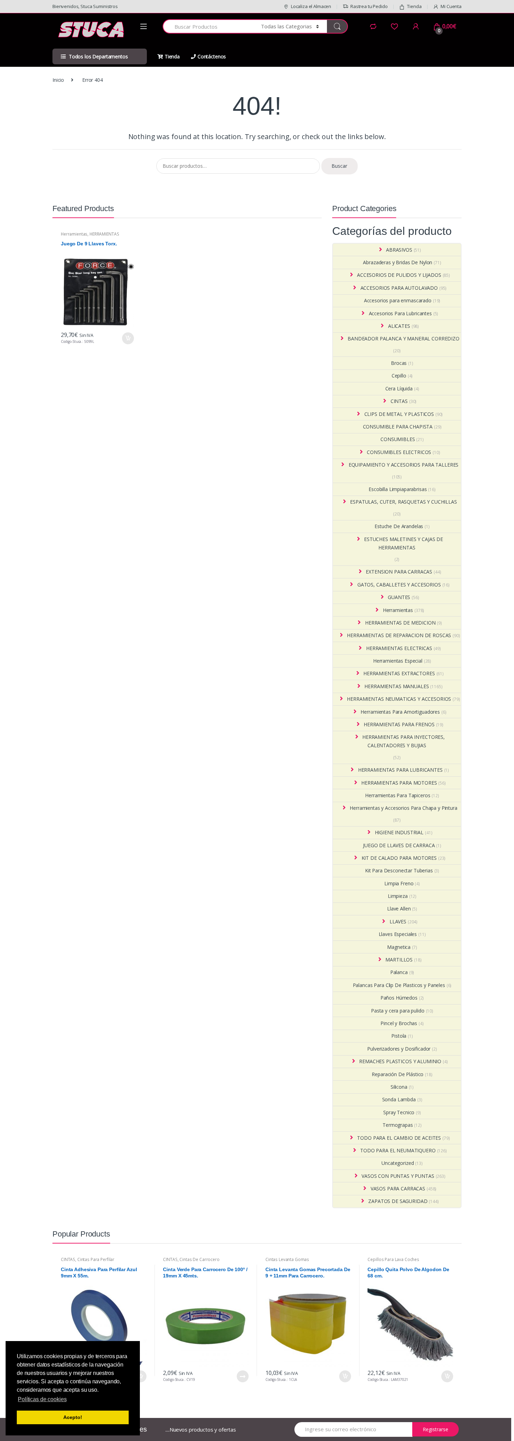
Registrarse (435, 1429)
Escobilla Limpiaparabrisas (398, 489)
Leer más (242, 1376)
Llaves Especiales (398, 934)
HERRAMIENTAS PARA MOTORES (399, 782)
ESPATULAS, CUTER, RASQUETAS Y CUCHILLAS (403, 501)
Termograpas (398, 1125)
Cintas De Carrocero (199, 1259)
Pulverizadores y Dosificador (398, 1048)
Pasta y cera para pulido (397, 1010)
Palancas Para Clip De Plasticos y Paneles (399, 985)
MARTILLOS (399, 959)
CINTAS (399, 401)
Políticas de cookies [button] (42, 1399)
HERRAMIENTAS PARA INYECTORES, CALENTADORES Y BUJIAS (403, 741)
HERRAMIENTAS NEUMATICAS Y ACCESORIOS (399, 699)
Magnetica (399, 947)
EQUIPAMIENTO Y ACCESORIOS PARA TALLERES (404, 464)
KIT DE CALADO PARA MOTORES (399, 858)
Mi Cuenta (451, 6)
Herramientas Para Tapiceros (397, 795)
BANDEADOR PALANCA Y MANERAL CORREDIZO (403, 338)
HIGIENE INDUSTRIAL (399, 832)
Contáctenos (212, 56)
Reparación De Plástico (397, 1074)
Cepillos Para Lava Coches (393, 1259)
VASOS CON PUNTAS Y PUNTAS (398, 1176)
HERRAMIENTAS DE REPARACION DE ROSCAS (399, 635)
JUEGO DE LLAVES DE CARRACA (399, 845)
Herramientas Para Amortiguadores (400, 711)
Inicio (58, 80)
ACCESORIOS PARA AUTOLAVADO (399, 287)
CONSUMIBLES (397, 439)
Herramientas (74, 234)
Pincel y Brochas (398, 1023)
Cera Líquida (399, 388)
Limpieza (398, 896)
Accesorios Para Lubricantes (400, 313)
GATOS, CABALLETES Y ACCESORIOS (399, 584)
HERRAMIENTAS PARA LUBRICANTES (400, 769)
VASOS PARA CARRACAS (398, 1188)
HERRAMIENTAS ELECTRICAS (399, 648)
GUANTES (399, 597)
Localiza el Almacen (311, 6)
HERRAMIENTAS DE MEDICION (400, 622)
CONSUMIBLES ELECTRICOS (399, 452)
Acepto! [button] (72, 1417)
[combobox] (208, 26)
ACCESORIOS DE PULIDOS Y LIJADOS (399, 275)
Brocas (399, 363)
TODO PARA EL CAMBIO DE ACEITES (399, 1137)
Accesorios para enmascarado (397, 300)
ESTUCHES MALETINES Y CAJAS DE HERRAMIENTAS (403, 543)
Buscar (339, 166)
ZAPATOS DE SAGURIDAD (397, 1201)
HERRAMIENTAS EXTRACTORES (399, 673)
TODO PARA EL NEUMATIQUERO (397, 1150)
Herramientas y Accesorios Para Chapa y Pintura (403, 808)
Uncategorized (397, 1163)
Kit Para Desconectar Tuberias (399, 870)
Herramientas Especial (397, 660)
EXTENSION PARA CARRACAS (399, 571)
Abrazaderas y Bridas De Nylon (397, 262)
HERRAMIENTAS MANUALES (396, 686)
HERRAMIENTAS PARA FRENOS (399, 724)
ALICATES (399, 326)
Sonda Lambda (399, 1099)
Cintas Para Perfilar (95, 1259)
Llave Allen (399, 908)
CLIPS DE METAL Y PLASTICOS (399, 414)
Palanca (399, 972)
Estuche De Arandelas (398, 526)
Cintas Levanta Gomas (287, 1259)
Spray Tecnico (398, 1112)
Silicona (399, 1086)
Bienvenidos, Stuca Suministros (85, 6)
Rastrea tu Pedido (369, 6)
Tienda (414, 6)
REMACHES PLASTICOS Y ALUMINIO (400, 1061)
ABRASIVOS (399, 249)
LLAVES (398, 921)
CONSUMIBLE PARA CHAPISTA (398, 426)
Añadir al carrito (127, 338)
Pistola (398, 1035)
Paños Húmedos (398, 997)
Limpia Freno (398, 883)
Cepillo (399, 375)
